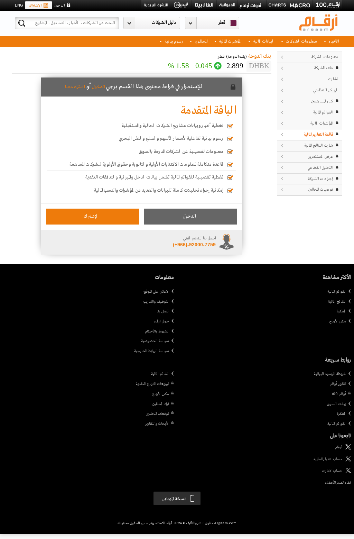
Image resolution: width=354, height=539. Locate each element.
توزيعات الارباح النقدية (152, 384)
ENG (19, 5)
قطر (221, 23)
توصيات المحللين (320, 189)
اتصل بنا (163, 311)
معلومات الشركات (301, 41)
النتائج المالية (337, 301)
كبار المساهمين (322, 101)
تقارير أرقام (338, 384)
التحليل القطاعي (320, 167)
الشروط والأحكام (157, 331)
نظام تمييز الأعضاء (338, 483)
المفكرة (341, 311)
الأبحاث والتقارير (157, 423)
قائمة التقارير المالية (318, 134)
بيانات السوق (336, 404)
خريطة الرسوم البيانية (330, 374)
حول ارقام (161, 321)
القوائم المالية (323, 112)
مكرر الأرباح (337, 321)
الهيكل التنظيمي (325, 90)
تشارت (333, 79)
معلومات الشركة (324, 57)
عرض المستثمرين (320, 156)
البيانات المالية (263, 41)
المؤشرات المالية (229, 41)
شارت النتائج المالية (318, 145)
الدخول (59, 5)
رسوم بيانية (173, 41)
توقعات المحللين (157, 413)
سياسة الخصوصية (155, 341)
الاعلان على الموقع (156, 291)
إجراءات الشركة (320, 178)
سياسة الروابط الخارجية (151, 351)
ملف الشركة (323, 68)
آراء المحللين (160, 404)
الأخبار (333, 41)
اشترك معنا (75, 87)
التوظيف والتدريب (156, 301)
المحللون (200, 41)
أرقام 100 (339, 394)
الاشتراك (35, 5)
